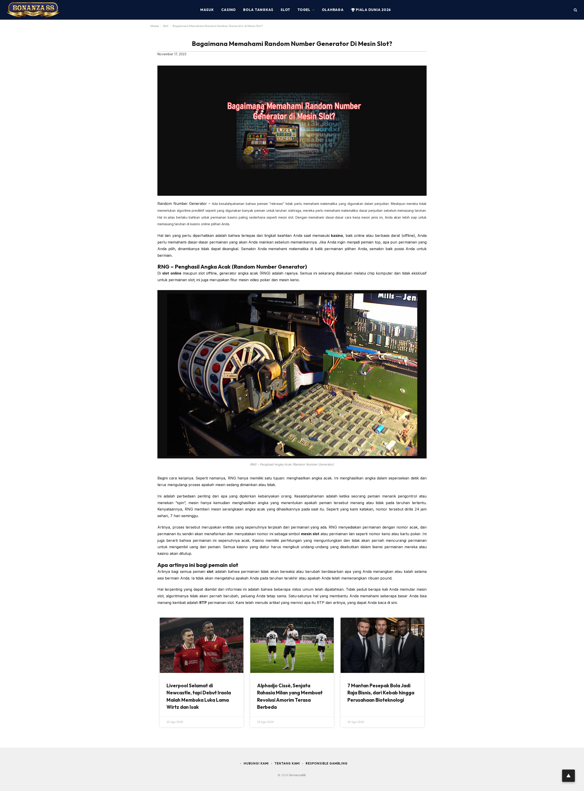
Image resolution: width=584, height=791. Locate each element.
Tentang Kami (287, 763)
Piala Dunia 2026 (373, 10)
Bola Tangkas (258, 10)
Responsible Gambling (326, 763)
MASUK (207, 10)
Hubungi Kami (256, 763)
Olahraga (333, 10)
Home (155, 26)
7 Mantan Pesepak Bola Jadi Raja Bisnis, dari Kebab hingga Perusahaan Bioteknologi (380, 693)
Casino (228, 10)
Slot (285, 10)
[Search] (575, 10)
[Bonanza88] (33, 10)
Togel (303, 10)
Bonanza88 (297, 775)
